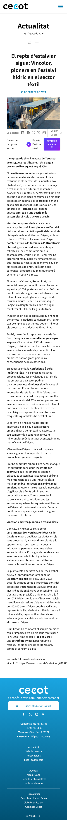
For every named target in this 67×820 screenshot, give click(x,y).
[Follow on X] (30, 714)
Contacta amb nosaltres (33, 723)
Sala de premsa (33, 751)
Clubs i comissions (33, 802)
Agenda (33, 770)
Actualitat (33, 26)
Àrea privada (34, 775)
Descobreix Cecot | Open (34, 798)
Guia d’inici (34, 794)
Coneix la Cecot (33, 806)
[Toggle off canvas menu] (49, 7)
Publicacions (34, 755)
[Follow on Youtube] (42, 714)
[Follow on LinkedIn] (24, 714)
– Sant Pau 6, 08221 (33, 732)
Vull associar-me (34, 783)
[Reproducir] (28, 144)
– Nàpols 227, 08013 (33, 736)
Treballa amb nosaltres (33, 779)
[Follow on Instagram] (36, 714)
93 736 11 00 (35, 728)
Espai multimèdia (33, 759)
